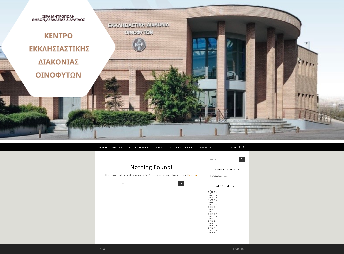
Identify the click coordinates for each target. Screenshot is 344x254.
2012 (210, 223)
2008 (210, 232)
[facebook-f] (232, 147)
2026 (210, 190)
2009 (210, 230)
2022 (210, 200)
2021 (210, 202)
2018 (210, 209)
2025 (210, 193)
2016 (210, 213)
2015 (210, 216)
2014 (210, 218)
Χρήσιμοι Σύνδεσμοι (181, 147)
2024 (210, 195)
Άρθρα (159, 147)
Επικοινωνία (205, 147)
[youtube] (235, 147)
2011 (210, 225)
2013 (210, 220)
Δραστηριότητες (121, 147)
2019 (210, 207)
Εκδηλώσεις (141, 147)
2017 (210, 211)
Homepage (192, 175)
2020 (210, 204)
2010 (210, 227)
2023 (210, 197)
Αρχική (103, 147)
